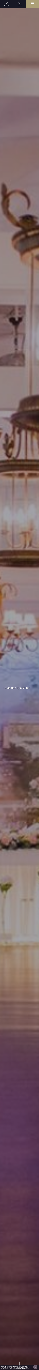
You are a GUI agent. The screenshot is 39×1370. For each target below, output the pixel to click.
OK (35, 1367)
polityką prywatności (23, 1368)
